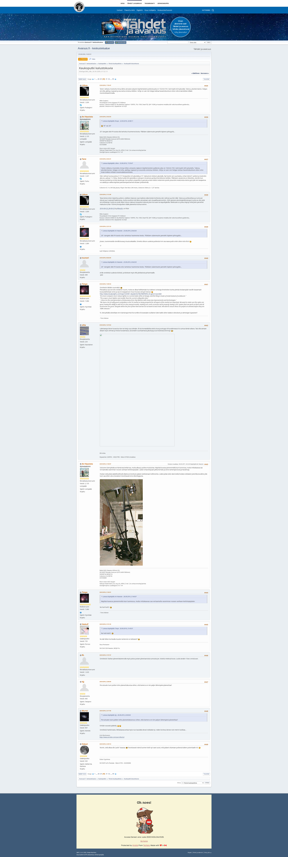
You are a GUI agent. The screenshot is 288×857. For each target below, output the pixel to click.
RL (83, 655)
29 (101, 79)
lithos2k (120, 209)
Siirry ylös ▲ (208, 852)
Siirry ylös (82, 774)
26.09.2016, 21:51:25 (105, 624)
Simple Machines (91, 852)
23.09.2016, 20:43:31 (105, 159)
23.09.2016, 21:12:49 (105, 194)
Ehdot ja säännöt (198, 852)
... (96, 79)
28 (98, 79)
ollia (84, 325)
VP (83, 226)
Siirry (178, 783)
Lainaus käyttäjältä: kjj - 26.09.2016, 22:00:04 (117, 715)
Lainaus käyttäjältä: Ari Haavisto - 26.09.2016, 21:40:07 (120, 597)
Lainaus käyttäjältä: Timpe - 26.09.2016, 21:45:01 (118, 628)
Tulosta (206, 79)
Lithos (85, 85)
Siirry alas (82, 79)
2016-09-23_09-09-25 (107, 209)
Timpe (84, 284)
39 (113, 79)
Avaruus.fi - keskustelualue (94, 48)
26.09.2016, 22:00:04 (105, 681)
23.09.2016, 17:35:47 (105, 85)
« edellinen (195, 73)
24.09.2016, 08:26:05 (105, 258)
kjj (83, 681)
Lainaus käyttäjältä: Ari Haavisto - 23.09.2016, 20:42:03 (120, 231)
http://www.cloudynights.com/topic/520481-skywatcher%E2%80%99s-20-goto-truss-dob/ (131, 294)
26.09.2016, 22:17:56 (105, 711)
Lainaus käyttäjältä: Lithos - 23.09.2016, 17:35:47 (118, 163)
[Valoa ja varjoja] (81, 304)
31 (107, 79)
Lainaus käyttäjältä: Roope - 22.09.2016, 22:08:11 (118, 121)
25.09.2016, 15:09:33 (105, 284)
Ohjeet (189, 852)
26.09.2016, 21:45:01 (105, 592)
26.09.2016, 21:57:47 (105, 655)
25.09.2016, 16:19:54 (105, 325)
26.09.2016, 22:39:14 (105, 744)
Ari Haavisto (87, 116)
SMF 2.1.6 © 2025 (81, 852)
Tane (84, 159)
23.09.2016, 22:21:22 (105, 226)
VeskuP (85, 624)
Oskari (85, 744)
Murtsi (85, 711)
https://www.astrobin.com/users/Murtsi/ (112, 737)
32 (109, 79)
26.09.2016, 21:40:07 (105, 464)
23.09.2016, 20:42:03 (105, 116)
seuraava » (205, 73)
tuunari (85, 258)
